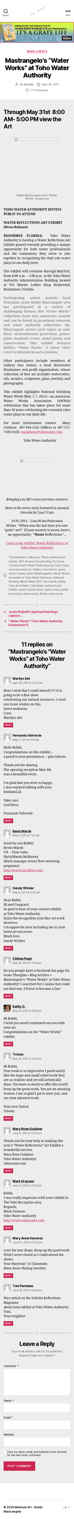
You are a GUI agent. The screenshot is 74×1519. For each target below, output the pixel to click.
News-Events (37, 51)
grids (30, 573)
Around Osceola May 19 (40, 561)
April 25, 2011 (50, 84)
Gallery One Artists (45, 569)
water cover (52, 589)
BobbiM (28, 84)
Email (8, 1417)
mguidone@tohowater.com (41, 432)
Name (8, 1400)
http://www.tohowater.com (24, 1220)
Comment (11, 1366)
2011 (21, 561)
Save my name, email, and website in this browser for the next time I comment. (37, 1453)
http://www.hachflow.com (23, 870)
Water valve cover (51, 593)
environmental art (20, 569)
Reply (8, 725)
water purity (30, 593)
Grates (21, 573)
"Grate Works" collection (24, 557)
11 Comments (39, 90)
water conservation (30, 589)
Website (9, 1434)
